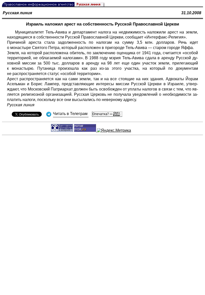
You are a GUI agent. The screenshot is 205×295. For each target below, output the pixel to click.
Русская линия (17, 13)
